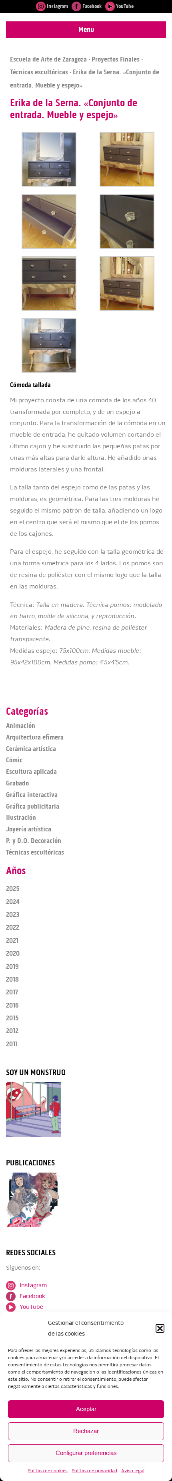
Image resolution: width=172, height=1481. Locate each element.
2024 (13, 901)
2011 (12, 1044)
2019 (12, 966)
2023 (13, 914)
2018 (12, 979)
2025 (12, 888)
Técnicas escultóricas (39, 72)
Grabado (17, 783)
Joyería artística (28, 829)
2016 (12, 1005)
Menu (86, 29)
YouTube (124, 6)
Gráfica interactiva (32, 794)
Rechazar (86, 1430)
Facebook (91, 6)
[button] (160, 1328)
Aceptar (86, 1408)
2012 (12, 1030)
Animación (20, 725)
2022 (12, 927)
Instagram (57, 6)
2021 (12, 940)
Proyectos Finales (116, 59)
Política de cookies (48, 1471)
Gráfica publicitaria (32, 806)
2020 (13, 953)
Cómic (14, 759)
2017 (12, 992)
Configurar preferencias (86, 1452)
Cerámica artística (31, 748)
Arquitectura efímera (35, 737)
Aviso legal (132, 1471)
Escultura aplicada (31, 771)
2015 (12, 1018)
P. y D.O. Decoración (33, 840)
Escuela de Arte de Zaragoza (48, 59)
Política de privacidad (94, 1471)
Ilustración (21, 817)
